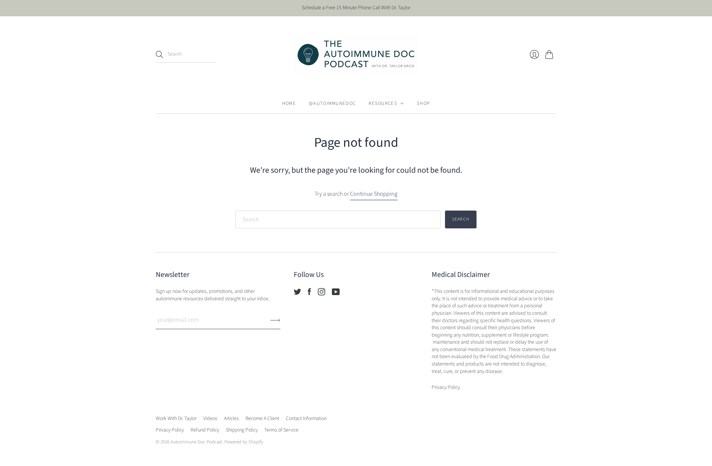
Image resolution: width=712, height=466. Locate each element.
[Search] (159, 54)
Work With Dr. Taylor (176, 418)
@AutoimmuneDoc (332, 103)
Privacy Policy (170, 430)
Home (289, 103)
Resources (383, 103)
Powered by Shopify (243, 442)
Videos (210, 418)
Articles (231, 418)
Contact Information (306, 418)
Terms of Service (281, 430)
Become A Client (262, 418)
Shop (423, 103)
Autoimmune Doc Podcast (196, 442)
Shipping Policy (242, 430)
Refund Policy (205, 430)
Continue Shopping (374, 194)
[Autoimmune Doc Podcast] (356, 55)
